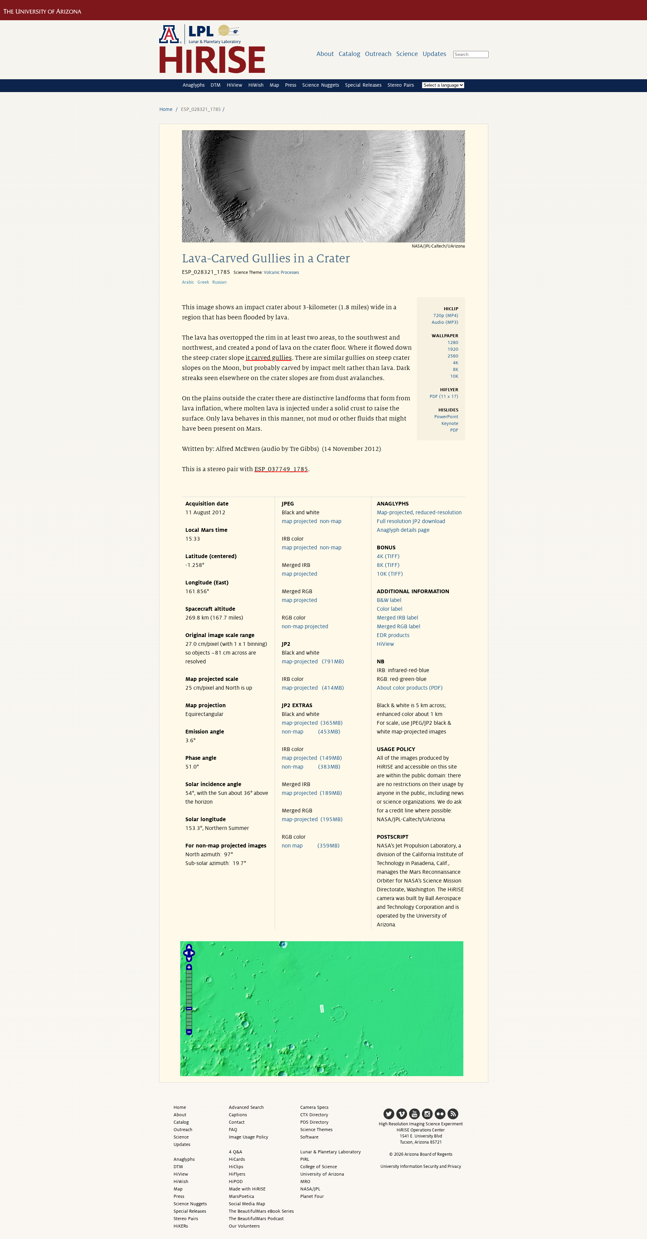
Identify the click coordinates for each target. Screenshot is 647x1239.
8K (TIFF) (388, 565)
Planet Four (312, 1196)
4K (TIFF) (388, 556)
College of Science (318, 1166)
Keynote (449, 423)
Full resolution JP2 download (411, 521)
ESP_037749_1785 (281, 469)
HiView (234, 85)
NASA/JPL (310, 1188)
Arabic (188, 282)
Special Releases (363, 85)
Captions (238, 1114)
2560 (453, 355)
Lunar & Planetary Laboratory (330, 1151)
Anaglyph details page (403, 530)
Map (274, 85)
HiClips (236, 1166)
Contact (237, 1122)
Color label (389, 609)
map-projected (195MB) (312, 819)
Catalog (349, 53)
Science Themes (316, 1129)
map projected (299, 521)
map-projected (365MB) (312, 723)
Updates (434, 53)
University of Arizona (322, 1174)
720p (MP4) (445, 315)
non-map (330, 521)
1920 (453, 349)
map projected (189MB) (312, 793)
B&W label (389, 600)
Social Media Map (247, 1203)
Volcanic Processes (281, 272)
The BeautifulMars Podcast (256, 1218)
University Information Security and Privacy (420, 1166)
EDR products (393, 635)
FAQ (233, 1129)
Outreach (378, 53)
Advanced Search (246, 1107)
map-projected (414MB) (313, 688)
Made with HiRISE (247, 1188)
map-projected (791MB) (313, 662)
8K (455, 369)
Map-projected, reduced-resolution (419, 513)
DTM (216, 85)
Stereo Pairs (401, 85)
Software (309, 1137)
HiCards (237, 1159)
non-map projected (305, 627)
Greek (203, 282)
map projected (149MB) (312, 758)
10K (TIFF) (390, 574)
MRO (305, 1181)
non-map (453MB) (311, 732)
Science (407, 53)
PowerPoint (446, 416)
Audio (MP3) (445, 322)
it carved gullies (269, 357)
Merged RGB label (398, 627)
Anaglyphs (194, 85)
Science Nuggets (320, 85)
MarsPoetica (241, 1196)
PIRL (304, 1159)
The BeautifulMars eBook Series (261, 1211)
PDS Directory (314, 1122)
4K (455, 362)
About (325, 53)
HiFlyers (237, 1174)
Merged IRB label (397, 618)
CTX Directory (314, 1114)
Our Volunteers (244, 1226)
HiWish (256, 85)
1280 (453, 342)
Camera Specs (314, 1107)
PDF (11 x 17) (444, 396)
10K (454, 376)
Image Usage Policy (248, 1137)
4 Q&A (235, 1151)
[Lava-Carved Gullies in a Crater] (323, 240)
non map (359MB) (311, 846)
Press (290, 85)
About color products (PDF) (410, 688)
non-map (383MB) (311, 767)
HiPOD (236, 1181)
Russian (219, 282)
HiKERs (181, 1226)
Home (166, 109)
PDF (454, 430)
